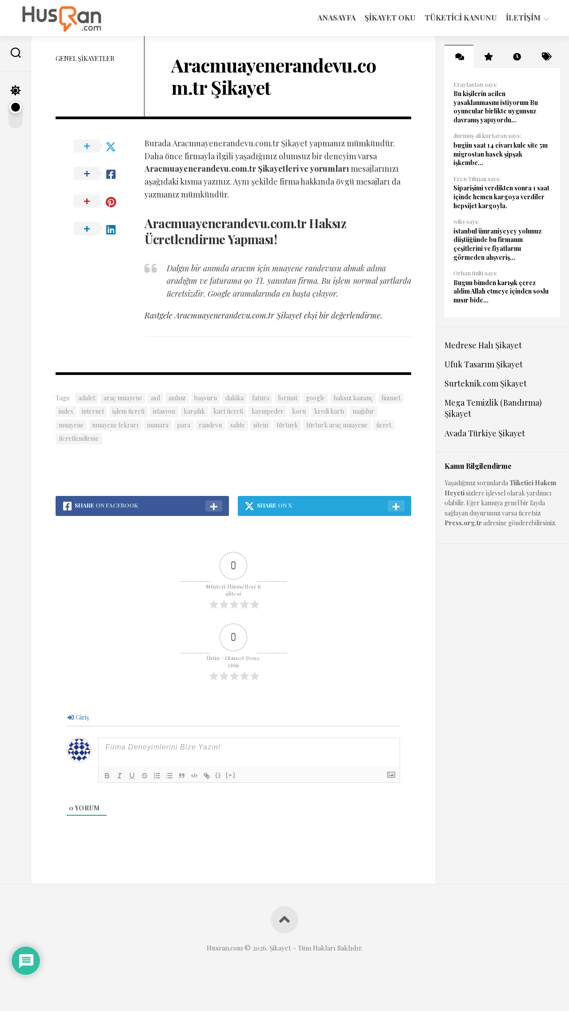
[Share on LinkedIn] (100, 229)
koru (299, 411)
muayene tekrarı (115, 425)
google (315, 398)
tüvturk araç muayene (337, 425)
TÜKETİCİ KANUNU (461, 17)
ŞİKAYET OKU (390, 17)
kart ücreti (228, 411)
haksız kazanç (353, 398)
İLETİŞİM (523, 17)
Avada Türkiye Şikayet (485, 433)
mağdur (363, 411)
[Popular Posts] (487, 56)
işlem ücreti (128, 411)
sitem (260, 425)
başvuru (205, 398)
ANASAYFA (336, 17)
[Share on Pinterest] (100, 201)
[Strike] (144, 775)
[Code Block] (194, 775)
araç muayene (123, 398)
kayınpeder (268, 411)
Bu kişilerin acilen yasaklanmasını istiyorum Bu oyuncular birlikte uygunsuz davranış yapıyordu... (495, 106)
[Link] (206, 775)
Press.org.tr (463, 523)
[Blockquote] (182, 775)
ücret (383, 425)
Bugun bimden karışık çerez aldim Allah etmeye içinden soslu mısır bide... (501, 291)
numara (157, 425)
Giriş (82, 717)
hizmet (391, 398)
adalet (86, 398)
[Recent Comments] (459, 56)
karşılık (194, 411)
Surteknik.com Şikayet (486, 383)
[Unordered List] (169, 775)
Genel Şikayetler (85, 58)
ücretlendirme (79, 438)
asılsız (177, 398)
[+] (231, 775)
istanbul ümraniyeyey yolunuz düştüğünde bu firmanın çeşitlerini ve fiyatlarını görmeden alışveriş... (497, 244)
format (287, 398)
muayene (71, 425)
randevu (210, 425)
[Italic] (119, 775)
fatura (260, 398)
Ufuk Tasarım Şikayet (484, 364)
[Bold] (107, 775)
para (183, 425)
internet (93, 411)
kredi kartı (329, 411)
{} (218, 775)
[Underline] (132, 775)
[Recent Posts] (516, 56)
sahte (237, 425)
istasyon (164, 411)
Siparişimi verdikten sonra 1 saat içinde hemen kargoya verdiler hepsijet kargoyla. (501, 196)
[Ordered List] (157, 775)
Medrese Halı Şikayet (483, 345)
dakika (234, 398)
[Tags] (545, 56)
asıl (155, 398)
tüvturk (287, 425)
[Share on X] (100, 146)
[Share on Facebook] (100, 174)
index (66, 411)
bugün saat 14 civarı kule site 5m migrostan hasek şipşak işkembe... (500, 154)
